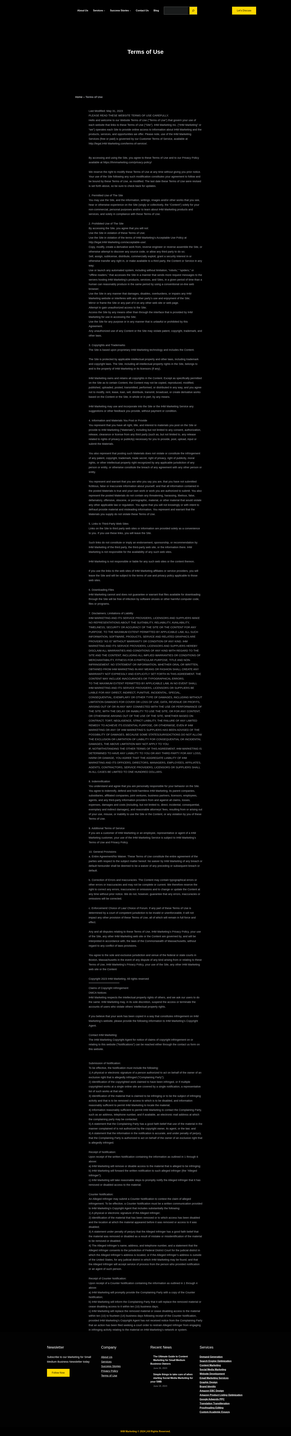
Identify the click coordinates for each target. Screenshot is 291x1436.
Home (78, 97)
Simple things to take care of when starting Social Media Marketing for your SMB (171, 1378)
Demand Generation (211, 1357)
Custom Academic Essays (215, 1412)
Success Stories (111, 1366)
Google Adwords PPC (212, 1399)
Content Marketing (210, 1365)
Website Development (212, 1373)
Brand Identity (208, 1386)
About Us (106, 1357)
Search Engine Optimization (216, 1361)
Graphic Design (208, 1382)
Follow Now (58, 1372)
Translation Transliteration (215, 1403)
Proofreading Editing (212, 1407)
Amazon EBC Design (212, 1390)
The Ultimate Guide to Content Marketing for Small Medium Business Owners (169, 1360)
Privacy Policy (109, 1370)
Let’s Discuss (244, 10)
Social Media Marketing (213, 1369)
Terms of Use (109, 1375)
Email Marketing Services (214, 1378)
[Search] (193, 10)
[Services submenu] (104, 10)
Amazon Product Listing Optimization (221, 1395)
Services (106, 1361)
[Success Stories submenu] (130, 10)
